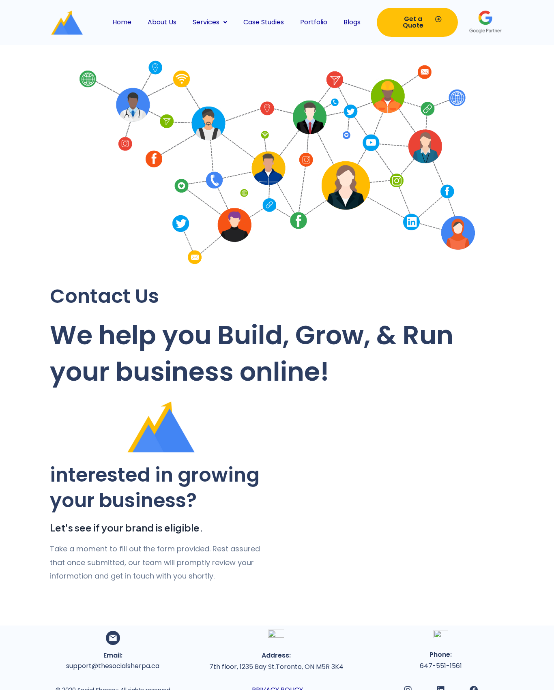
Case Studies (263, 22)
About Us (162, 22)
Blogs (352, 22)
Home (121, 22)
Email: (112, 655)
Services (206, 22)
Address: (276, 655)
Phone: (440, 654)
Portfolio (313, 22)
